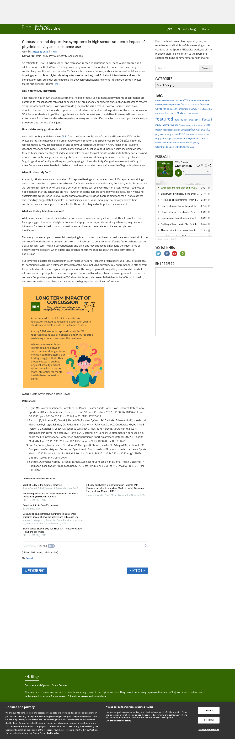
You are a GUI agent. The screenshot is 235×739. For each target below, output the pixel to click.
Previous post (36, 571)
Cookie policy (52, 733)
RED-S (182, 134)
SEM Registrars (190, 138)
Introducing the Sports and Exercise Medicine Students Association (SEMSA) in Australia (50, 495)
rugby (158, 138)
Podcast (175, 134)
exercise (159, 113)
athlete (200, 100)
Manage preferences (209, 729)
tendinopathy (192, 142)
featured (164, 119)
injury (158, 124)
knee (182, 125)
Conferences (163, 108)
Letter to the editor (194, 125)
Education (206, 108)
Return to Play (203, 134)
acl (170, 100)
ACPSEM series (189, 100)
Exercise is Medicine (176, 113)
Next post (135, 571)
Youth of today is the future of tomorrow (42, 485)
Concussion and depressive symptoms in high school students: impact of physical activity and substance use (50, 515)
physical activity (199, 129)
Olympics (185, 130)
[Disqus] (85, 620)
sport (199, 138)
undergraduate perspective (172, 146)
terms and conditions (93, 696)
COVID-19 (195, 108)
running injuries (176, 138)
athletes (206, 100)
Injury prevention (171, 124)
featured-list (180, 119)
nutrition (176, 129)
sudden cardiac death (175, 142)
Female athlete (195, 120)
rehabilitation (191, 134)
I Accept (209, 710)
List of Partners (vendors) (118, 721)
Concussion (188, 104)
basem (158, 105)
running (166, 138)
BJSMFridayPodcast (170, 104)
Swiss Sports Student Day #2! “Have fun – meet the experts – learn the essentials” (53, 530)
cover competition (180, 108)
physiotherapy (163, 134)
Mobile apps (167, 130)
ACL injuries (177, 100)
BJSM (169, 29)
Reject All (208, 720)
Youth (192, 147)
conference (202, 104)
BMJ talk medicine (162, 239)
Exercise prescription (196, 113)
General (29, 558)
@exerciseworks (162, 100)
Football (207, 119)
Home (206, 29)
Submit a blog (187, 29)
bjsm (55, 51)
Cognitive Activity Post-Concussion (40, 505)
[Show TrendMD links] (145, 545)
